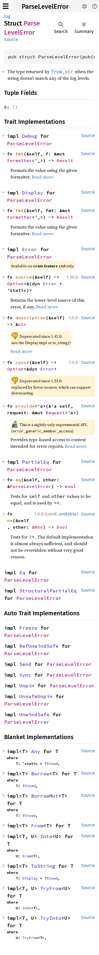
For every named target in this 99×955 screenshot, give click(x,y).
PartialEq (35, 462)
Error (29, 249)
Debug (29, 136)
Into (46, 836)
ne (10, 520)
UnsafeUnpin (36, 696)
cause (22, 362)
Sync (25, 675)
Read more (42, 177)
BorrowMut (44, 796)
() (15, 107)
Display (32, 193)
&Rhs (37, 527)
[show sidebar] (5, 6)
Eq (22, 572)
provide (25, 406)
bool (70, 486)
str (22, 324)
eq (18, 479)
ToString (43, 866)
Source (11, 39)
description (30, 317)
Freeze (28, 628)
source (23, 277)
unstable (67, 514)
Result (65, 160)
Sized (51, 763)
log (7, 16)
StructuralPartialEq (48, 591)
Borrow (40, 773)
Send (25, 664)
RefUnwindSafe (39, 646)
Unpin (26, 685)
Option (15, 283)
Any (35, 751)
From (37, 825)
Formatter (19, 160)
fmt (19, 154)
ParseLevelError (45, 6)
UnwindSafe (34, 714)
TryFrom (50, 888)
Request (55, 412)
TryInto (50, 918)
